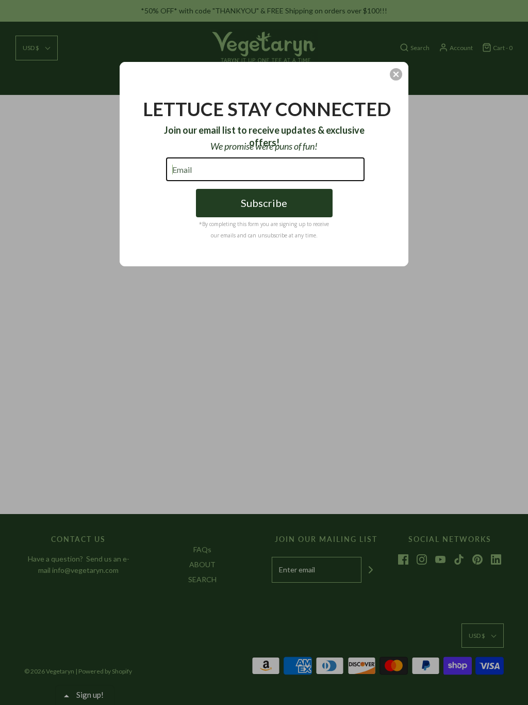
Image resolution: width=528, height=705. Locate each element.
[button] (396, 74)
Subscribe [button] (264, 203)
